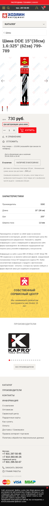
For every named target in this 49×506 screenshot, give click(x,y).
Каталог (7, 385)
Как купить (7, 422)
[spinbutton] (9, 130)
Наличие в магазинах (27, 163)
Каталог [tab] (10, 24)
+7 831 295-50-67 (11, 462)
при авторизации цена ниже (15, 124)
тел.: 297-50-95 (22, 8)
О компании (8, 406)
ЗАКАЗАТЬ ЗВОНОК (14, 468)
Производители (12, 390)
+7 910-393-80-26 (11, 457)
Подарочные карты (11, 418)
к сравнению (13, 137)
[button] (14, 130)
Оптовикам (7, 410)
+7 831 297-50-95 (11, 453)
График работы (13, 471)
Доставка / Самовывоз (13, 430)
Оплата (5, 426)
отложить (12, 141)
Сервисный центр (10, 414)
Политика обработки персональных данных (23, 438)
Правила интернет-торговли (15, 434)
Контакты (8, 395)
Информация (10, 400)
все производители (24, 367)
